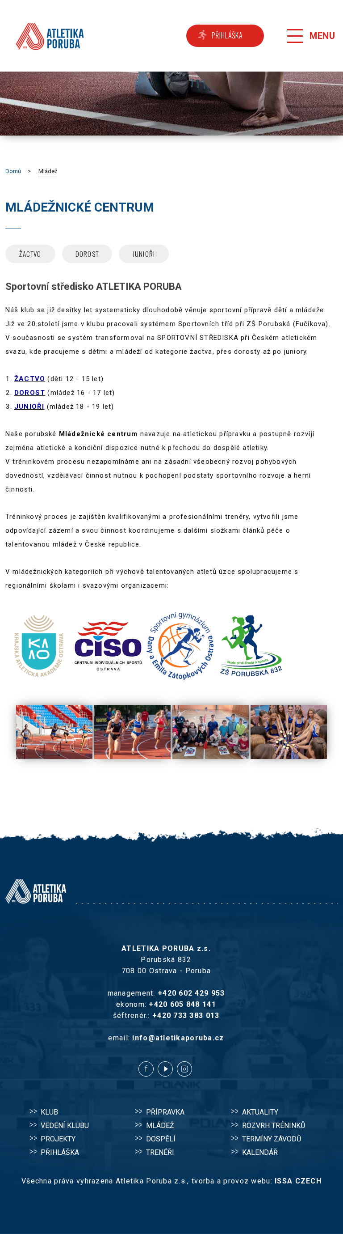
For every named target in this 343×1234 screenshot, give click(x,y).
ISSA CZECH (298, 1181)
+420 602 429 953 (191, 993)
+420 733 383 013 (185, 1015)
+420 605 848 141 (182, 1004)
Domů (13, 171)
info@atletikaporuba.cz (178, 1038)
